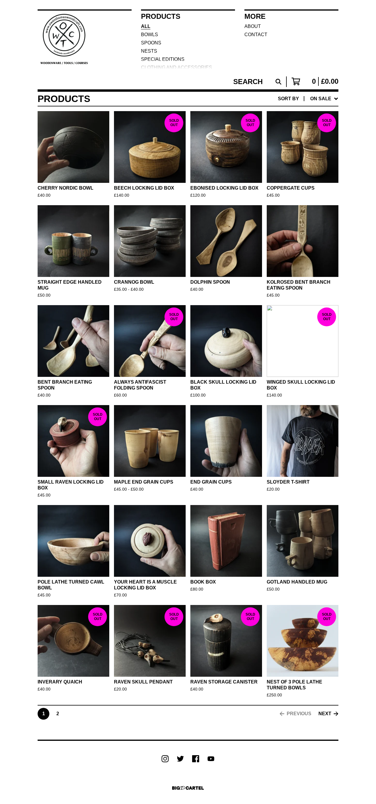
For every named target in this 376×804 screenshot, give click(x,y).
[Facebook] (195, 759)
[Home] (66, 39)
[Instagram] (165, 759)
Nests (149, 51)
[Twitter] (180, 759)
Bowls (149, 34)
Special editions (162, 59)
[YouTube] (211, 759)
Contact (255, 34)
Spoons (151, 42)
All (145, 26)
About (252, 26)
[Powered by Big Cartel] (188, 788)
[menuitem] (308, 99)
